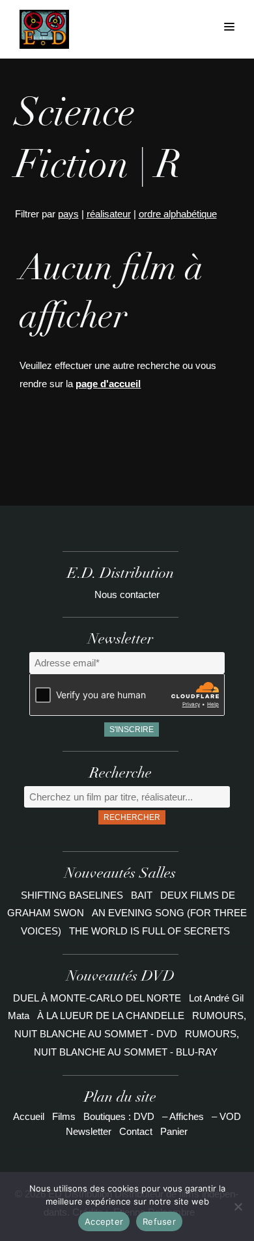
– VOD (226, 1116)
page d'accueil (108, 383)
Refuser (159, 1221)
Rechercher (132, 817)
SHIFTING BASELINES (73, 895)
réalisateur (109, 213)
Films (64, 1116)
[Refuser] (237, 1206)
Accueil (28, 1116)
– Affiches (183, 1116)
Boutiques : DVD (118, 1116)
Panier (174, 1131)
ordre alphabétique (178, 213)
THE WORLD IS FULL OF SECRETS (149, 930)
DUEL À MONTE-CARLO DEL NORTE (97, 997)
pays (68, 213)
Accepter (104, 1221)
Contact (135, 1131)
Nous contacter (127, 594)
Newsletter (88, 1131)
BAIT (143, 895)
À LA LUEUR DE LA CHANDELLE (110, 1015)
